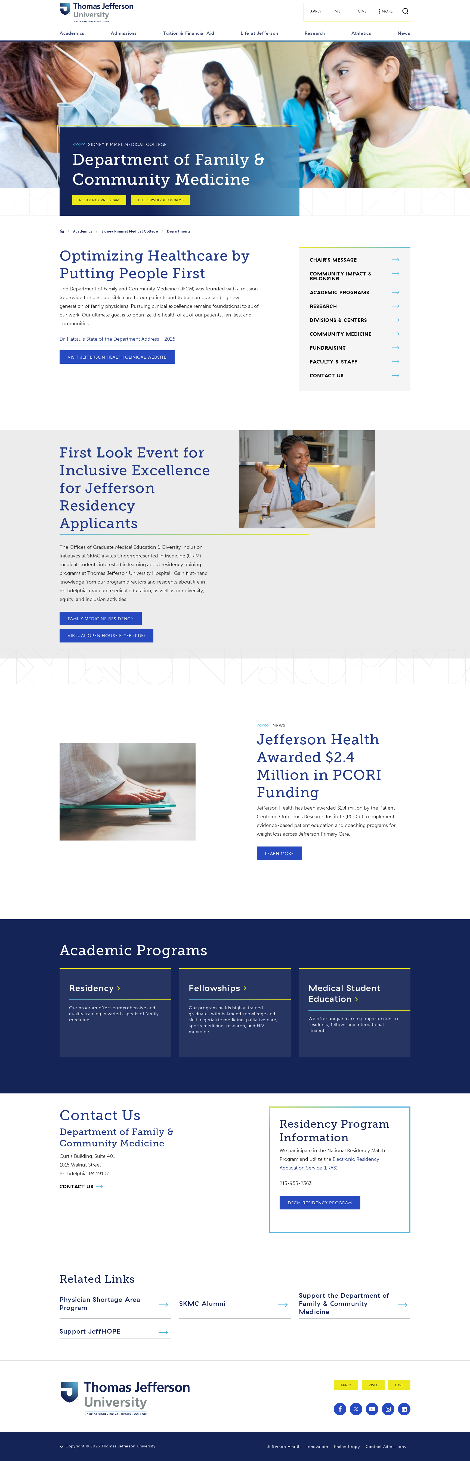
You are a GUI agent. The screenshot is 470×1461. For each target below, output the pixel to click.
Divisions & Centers (338, 320)
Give (362, 11)
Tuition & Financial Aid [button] (188, 33)
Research (323, 306)
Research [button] (315, 33)
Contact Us (327, 375)
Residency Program (99, 200)
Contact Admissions (386, 1446)
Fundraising (328, 348)
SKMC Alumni (202, 1303)
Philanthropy (347, 1446)
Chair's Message (333, 260)
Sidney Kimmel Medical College (129, 231)
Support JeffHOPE (90, 1331)
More (387, 11)
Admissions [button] (124, 33)
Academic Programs (339, 292)
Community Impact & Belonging (341, 276)
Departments (179, 231)
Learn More (279, 853)
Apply (315, 11)
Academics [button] (72, 33)
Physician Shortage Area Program (100, 1303)
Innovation (317, 1446)
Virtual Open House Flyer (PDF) (106, 635)
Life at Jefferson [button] (259, 33)
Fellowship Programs (161, 200)
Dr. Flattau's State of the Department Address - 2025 (117, 339)
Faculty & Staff (333, 361)
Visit (339, 11)
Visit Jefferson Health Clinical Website (117, 357)
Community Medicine (341, 334)
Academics (82, 231)
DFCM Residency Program (320, 1202)
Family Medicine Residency (101, 618)
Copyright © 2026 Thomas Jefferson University (111, 1446)
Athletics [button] (361, 33)
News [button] (404, 33)
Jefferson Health (284, 1446)
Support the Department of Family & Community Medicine (344, 1303)
